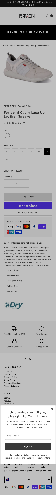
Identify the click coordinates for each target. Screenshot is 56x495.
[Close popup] (52, 409)
